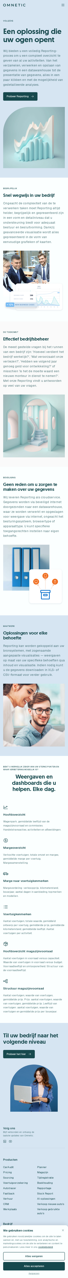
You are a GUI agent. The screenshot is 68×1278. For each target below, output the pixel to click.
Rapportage (44, 1188)
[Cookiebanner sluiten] (62, 1230)
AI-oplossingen (46, 1198)
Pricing (7, 1172)
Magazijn (42, 1172)
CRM (6, 1204)
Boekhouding (45, 1183)
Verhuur (8, 1198)
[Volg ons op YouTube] (10, 1141)
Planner (42, 1167)
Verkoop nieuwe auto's (50, 1204)
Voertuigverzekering (15, 1183)
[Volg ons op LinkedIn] (4, 1141)
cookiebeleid (45, 1247)
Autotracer (9, 1188)
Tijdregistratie (45, 1177)
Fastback (9, 1193)
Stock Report (45, 1193)
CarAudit (8, 1167)
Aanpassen (34, 1273)
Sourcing (8, 1177)
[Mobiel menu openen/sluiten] (63, 5)
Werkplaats (10, 1209)
